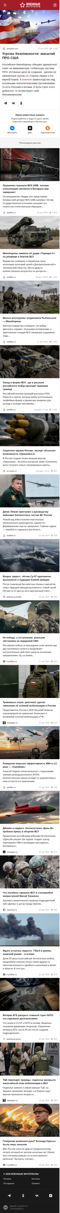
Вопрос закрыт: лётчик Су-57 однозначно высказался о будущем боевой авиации (27, 578)
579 (55, 974)
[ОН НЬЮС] (4, 470)
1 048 (54, 341)
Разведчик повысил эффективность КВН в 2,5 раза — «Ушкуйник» (30, 765)
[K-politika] (4, 661)
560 (55, 1100)
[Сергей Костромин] (4, 212)
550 (55, 1165)
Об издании (8, 1183)
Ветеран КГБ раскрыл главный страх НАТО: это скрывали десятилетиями (28, 1017)
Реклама (7, 1179)
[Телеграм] (9, 1196)
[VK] (37, 1196)
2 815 (54, 212)
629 (55, 722)
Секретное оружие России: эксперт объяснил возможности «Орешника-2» (29, 452)
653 (55, 661)
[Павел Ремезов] (4, 409)
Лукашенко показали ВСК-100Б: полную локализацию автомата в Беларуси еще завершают (26, 188)
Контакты (36, 1179)
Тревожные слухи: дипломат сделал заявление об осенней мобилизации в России (29, 704)
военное (27, 79)
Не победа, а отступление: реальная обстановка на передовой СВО (24, 639)
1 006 (54, 410)
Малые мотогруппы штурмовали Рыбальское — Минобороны (29, 320)
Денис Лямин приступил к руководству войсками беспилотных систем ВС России (27, 513)
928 (55, 535)
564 (55, 1039)
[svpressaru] (4, 909)
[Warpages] (4, 722)
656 (55, 597)
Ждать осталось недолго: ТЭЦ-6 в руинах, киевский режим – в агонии (27, 952)
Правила (36, 1183)
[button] (5, 103)
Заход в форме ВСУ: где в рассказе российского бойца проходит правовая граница (25, 386)
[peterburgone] (4, 851)
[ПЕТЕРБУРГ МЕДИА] (4, 596)
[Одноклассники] (23, 1196)
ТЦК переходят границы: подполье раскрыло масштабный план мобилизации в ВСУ (29, 1081)
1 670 (54, 277)
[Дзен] (51, 1196)
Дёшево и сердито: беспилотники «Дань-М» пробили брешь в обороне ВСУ (28, 830)
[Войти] (55, 5)
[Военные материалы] (30, 5)
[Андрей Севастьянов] (4, 341)
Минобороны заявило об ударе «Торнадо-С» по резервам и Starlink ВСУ (29, 255)
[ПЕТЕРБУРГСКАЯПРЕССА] (4, 1039)
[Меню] (5, 5)
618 (55, 787)
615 (55, 852)
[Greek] (4, 48)
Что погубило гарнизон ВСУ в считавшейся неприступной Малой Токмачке (28, 894)
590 (55, 910)
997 (55, 471)
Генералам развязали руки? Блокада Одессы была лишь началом (29, 1143)
